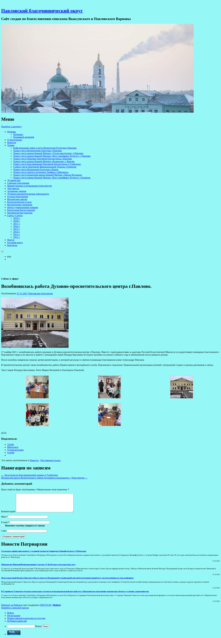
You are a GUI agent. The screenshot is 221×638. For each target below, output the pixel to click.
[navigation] (110, 620)
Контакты (12, 245)
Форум (10, 240)
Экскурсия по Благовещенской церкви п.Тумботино (29, 475)
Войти (56, 605)
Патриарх (18, 134)
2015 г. (16, 229)
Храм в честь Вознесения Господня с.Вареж (35, 169)
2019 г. (16, 218)
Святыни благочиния (18, 183)
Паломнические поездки (19, 213)
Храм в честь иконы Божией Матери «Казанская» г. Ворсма (43, 161)
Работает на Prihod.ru (12, 605)
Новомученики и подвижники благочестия (29, 185)
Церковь (11, 131)
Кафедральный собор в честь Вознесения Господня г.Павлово (45, 148)
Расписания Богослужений (21, 210)
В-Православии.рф (17, 621)
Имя (4, 516)
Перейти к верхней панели (15, 607)
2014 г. (16, 231)
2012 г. (16, 237)
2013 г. (16, 234)
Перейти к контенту (11, 126)
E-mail (5, 522)
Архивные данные (16, 191)
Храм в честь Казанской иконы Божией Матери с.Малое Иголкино (47, 175)
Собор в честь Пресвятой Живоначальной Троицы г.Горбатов (44, 167)
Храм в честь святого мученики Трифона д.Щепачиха (40, 172)
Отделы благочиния (17, 196)
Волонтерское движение (19, 204)
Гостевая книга (15, 242)
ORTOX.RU (46, 605)
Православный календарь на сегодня (26, 618)
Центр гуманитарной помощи (22, 207)
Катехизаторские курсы (19, 202)
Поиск (38, 626)
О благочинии (14, 140)
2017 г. (16, 223)
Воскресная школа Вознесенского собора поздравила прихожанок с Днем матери (44, 478)
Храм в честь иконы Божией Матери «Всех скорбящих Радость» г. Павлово (52, 156)
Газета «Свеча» (15, 215)
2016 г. (16, 226)
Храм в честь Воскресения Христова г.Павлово (37, 150)
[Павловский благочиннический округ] (97, 112)
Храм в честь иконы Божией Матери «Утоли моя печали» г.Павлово (48, 153)
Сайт (3, 531)
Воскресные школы (17, 199)
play (9, 256)
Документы (13, 188)
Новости (11, 142)
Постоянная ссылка (50, 460)
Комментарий (8, 511)
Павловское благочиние (40, 293)
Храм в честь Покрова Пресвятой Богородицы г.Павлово (42, 158)
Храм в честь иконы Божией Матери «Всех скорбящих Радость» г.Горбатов (51, 177)
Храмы (10, 145)
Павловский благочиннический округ (42, 10)
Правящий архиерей (23, 137)
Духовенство (13, 180)
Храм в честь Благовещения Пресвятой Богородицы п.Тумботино (47, 164)
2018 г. (16, 221)
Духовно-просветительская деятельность (28, 194)
